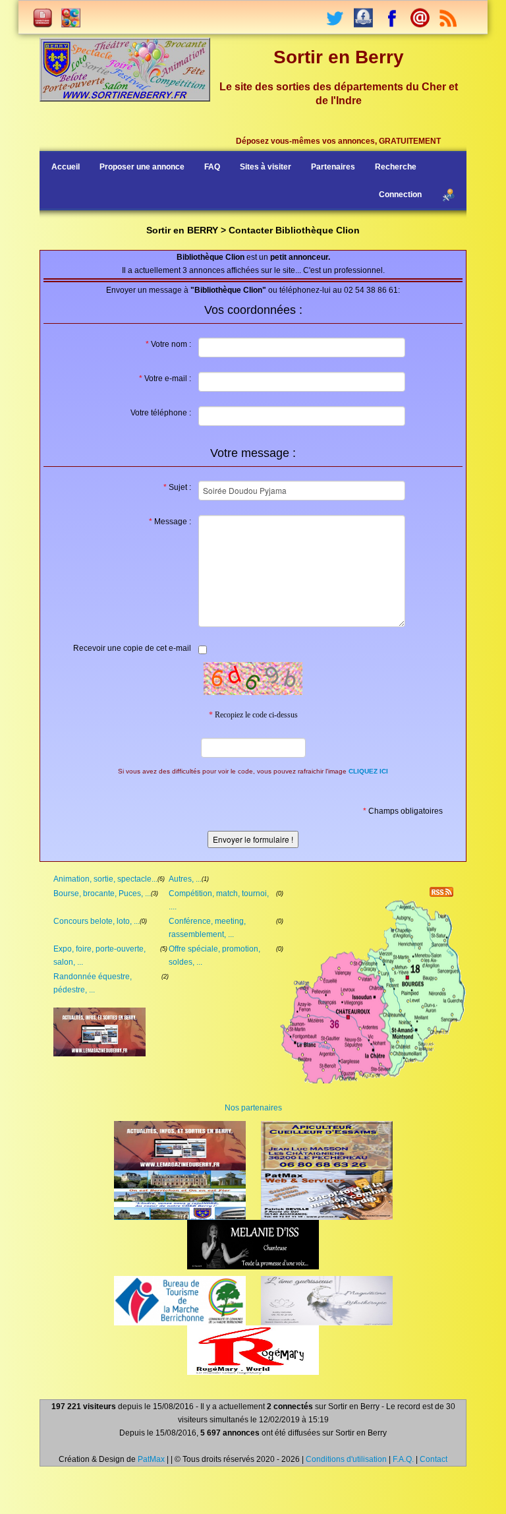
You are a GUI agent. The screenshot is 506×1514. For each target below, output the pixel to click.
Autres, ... (185, 879)
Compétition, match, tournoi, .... (219, 900)
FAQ (212, 166)
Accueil (65, 166)
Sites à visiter (265, 166)
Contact (433, 1459)
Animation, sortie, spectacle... (105, 879)
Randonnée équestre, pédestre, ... (92, 983)
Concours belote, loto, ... (96, 921)
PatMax (151, 1459)
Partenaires (333, 166)
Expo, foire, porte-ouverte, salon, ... (99, 955)
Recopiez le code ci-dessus (253, 714)
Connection (400, 194)
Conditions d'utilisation (346, 1459)
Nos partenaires (253, 1107)
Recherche (395, 166)
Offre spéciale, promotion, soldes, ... (214, 955)
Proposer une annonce (141, 166)
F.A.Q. (403, 1459)
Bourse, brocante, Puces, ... (102, 893)
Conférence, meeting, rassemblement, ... (207, 928)
